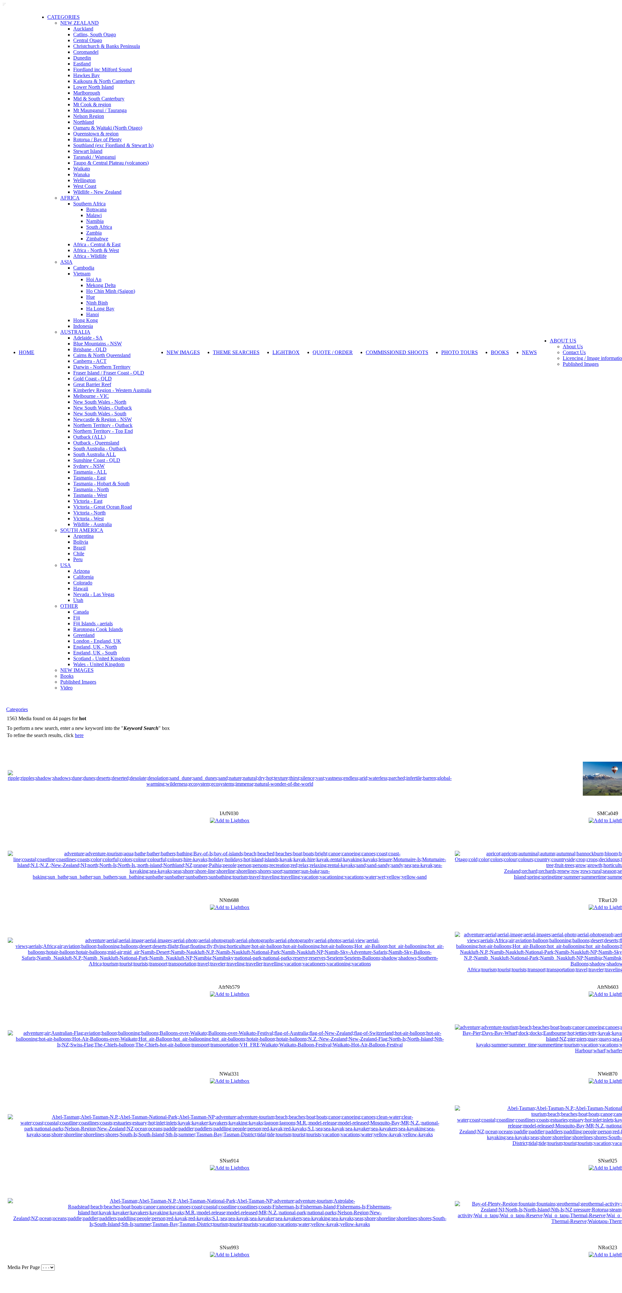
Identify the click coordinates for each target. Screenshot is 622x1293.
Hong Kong (85, 320)
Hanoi (92, 314)
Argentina (83, 536)
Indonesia (83, 326)
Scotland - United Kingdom (101, 658)
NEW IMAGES (77, 670)
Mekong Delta (101, 285)
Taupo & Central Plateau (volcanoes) (111, 163)
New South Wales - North (99, 402)
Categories (17, 709)
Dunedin (82, 58)
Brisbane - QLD (90, 349)
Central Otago (87, 40)
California (83, 577)
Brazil (79, 547)
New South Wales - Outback (102, 407)
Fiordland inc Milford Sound (102, 69)
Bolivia (80, 542)
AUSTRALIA (75, 332)
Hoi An (93, 279)
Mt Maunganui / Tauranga (100, 110)
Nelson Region (88, 116)
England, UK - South (95, 652)
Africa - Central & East (97, 244)
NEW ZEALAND (79, 23)
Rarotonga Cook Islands (98, 629)
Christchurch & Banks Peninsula (106, 46)
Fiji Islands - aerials (93, 623)
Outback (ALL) (89, 437)
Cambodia (83, 268)
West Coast (84, 186)
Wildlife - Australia (92, 524)
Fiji (76, 617)
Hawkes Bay (86, 75)
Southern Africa (89, 203)
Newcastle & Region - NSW (102, 419)
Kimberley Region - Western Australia (112, 390)
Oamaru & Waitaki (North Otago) (107, 128)
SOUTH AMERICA (81, 530)
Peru (78, 559)
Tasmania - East (89, 477)
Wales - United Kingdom (98, 664)
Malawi (94, 215)
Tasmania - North (91, 489)
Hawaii (80, 588)
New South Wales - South (99, 413)
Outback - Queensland (96, 442)
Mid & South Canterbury (98, 98)
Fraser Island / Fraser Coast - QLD (108, 372)
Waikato (81, 168)
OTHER (69, 606)
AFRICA (70, 198)
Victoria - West (88, 518)
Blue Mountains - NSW (97, 343)
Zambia (94, 233)
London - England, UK (97, 641)
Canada (81, 612)
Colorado (82, 582)
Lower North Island (93, 87)
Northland (83, 122)
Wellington (84, 180)
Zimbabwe (97, 238)
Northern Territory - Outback (102, 425)
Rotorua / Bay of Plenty (97, 139)
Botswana (96, 209)
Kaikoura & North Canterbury (104, 81)
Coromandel (85, 52)
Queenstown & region (96, 133)
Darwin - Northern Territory (102, 367)
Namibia (95, 221)
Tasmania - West (90, 495)
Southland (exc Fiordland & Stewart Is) (113, 145)
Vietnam (81, 273)
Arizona (81, 571)
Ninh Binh (97, 303)
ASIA (66, 262)
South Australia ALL (94, 454)
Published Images (78, 682)
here (79, 735)
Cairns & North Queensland (102, 355)
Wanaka (81, 174)
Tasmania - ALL (90, 472)
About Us (573, 346)
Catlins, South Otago (94, 34)
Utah (78, 600)
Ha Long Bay (100, 308)
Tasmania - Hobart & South (101, 483)
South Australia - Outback (99, 448)
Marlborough (86, 93)
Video (66, 687)
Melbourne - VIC (91, 396)
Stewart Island (87, 151)
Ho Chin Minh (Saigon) (110, 291)
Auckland (83, 28)
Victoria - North (89, 512)
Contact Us (574, 352)
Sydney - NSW (89, 466)
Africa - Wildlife (90, 256)
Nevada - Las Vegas (93, 594)
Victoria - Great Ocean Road (102, 507)
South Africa (99, 227)
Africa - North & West (96, 250)
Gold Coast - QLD (92, 378)
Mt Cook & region (92, 104)
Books (67, 676)
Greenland (84, 635)
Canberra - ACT (90, 361)
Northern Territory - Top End (103, 431)
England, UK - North (95, 647)
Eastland (82, 63)
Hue (90, 297)
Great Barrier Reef (92, 384)
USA (65, 565)
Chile (78, 553)
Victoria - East (87, 501)
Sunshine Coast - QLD (96, 460)
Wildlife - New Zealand (97, 192)
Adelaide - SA (88, 338)
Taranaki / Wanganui (94, 157)
